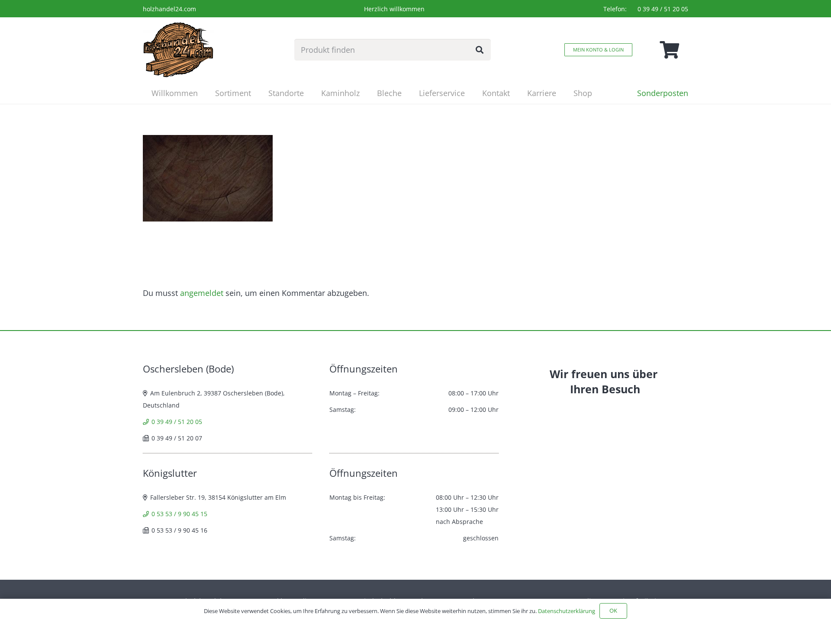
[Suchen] (479, 50)
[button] (258, 93)
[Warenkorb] (669, 49)
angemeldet (201, 293)
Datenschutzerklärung (566, 611)
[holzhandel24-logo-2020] (178, 50)
